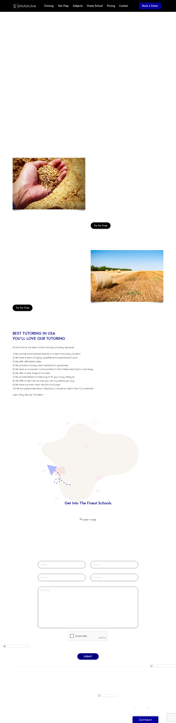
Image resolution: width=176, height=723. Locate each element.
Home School (95, 6)
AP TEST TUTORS (20, 687)
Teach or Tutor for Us (152, 678)
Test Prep (63, 6)
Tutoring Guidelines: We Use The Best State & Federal (119, 212)
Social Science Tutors (74, 696)
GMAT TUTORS (45, 678)
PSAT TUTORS (19, 684)
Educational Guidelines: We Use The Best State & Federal (43, 294)
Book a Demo (150, 6)
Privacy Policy (127, 707)
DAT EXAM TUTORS (47, 687)
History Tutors (71, 693)
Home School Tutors (99, 684)
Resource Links (123, 681)
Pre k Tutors (96, 678)
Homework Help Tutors (98, 688)
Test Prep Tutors (98, 699)
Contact (123, 6)
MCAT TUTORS (45, 684)
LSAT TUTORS (45, 681)
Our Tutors (121, 693)
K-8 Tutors (95, 681)
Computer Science (73, 684)
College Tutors (97, 696)
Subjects (78, 6)
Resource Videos (124, 678)
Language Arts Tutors (74, 699)
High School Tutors (99, 693)
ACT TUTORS (18, 681)
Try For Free (100, 225)
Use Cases (121, 696)
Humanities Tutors (72, 690)
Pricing (111, 6)
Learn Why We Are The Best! (28, 394)
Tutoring (49, 6)
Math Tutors (70, 678)
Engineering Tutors (73, 687)
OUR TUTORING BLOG (124, 685)
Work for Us (148, 681)
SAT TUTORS (18, 678)
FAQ (119, 690)
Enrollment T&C (156, 707)
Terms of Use (141, 707)
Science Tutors (71, 681)
